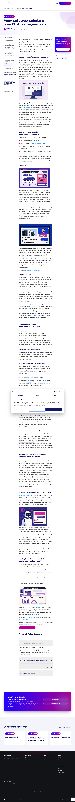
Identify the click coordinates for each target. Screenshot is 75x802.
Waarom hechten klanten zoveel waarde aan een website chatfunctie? (9, 52)
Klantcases (44, 3)
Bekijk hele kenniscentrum (65, 727)
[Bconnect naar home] (8, 3)
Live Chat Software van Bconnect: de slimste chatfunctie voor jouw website (10, 89)
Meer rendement (28, 759)
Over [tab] (55, 395)
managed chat (38, 607)
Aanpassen (36, 409)
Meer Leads (21, 3)
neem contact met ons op (26, 624)
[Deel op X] (60, 58)
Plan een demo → (63, 49)
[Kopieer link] (66, 58)
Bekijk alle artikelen (55, 699)
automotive (37, 42)
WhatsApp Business (17, 8)
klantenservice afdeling (46, 434)
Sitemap (69, 799)
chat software (27, 107)
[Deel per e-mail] (63, 58)
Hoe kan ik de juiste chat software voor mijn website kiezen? (10, 56)
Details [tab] (37, 395)
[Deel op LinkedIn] (57, 58)
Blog (59, 768)
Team (59, 759)
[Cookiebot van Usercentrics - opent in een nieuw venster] (54, 391)
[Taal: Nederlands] (57, 3)
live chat (29, 382)
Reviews (59, 764)
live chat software (33, 617)
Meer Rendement (29, 3)
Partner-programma (62, 772)
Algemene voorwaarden (54, 799)
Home (5, 8)
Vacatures (60, 770)
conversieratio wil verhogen (38, 143)
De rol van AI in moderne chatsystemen (9, 61)
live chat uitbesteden (24, 619)
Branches (37, 3)
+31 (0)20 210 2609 (7, 781)
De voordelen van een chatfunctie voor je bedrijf (9, 48)
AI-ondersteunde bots (34, 315)
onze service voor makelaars (33, 270)
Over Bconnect (61, 757)
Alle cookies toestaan (54, 409)
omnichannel (29, 380)
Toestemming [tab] (20, 395)
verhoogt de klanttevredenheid (26, 442)
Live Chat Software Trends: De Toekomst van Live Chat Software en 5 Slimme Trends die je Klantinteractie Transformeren (10, 83)
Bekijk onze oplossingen (55, 703)
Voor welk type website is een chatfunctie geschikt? (10, 45)
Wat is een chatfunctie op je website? (10, 41)
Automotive (44, 757)
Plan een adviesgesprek (65, 3)
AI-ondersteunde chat (36, 533)
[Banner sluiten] (62, 391)
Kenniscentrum (10, 8)
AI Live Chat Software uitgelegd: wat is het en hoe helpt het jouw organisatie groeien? (10, 76)
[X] (22, 799)
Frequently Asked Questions (10, 68)
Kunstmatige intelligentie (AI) (25, 495)
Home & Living (44, 759)
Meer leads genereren (29, 757)
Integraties (27, 764)
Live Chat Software (9, 16)
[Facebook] (17, 799)
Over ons (50, 3)
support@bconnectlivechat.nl (10, 783)
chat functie (31, 64)
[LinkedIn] (20, 799)
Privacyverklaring (63, 799)
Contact (59, 774)
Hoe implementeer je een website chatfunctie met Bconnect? (9, 65)
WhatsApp (44, 380)
